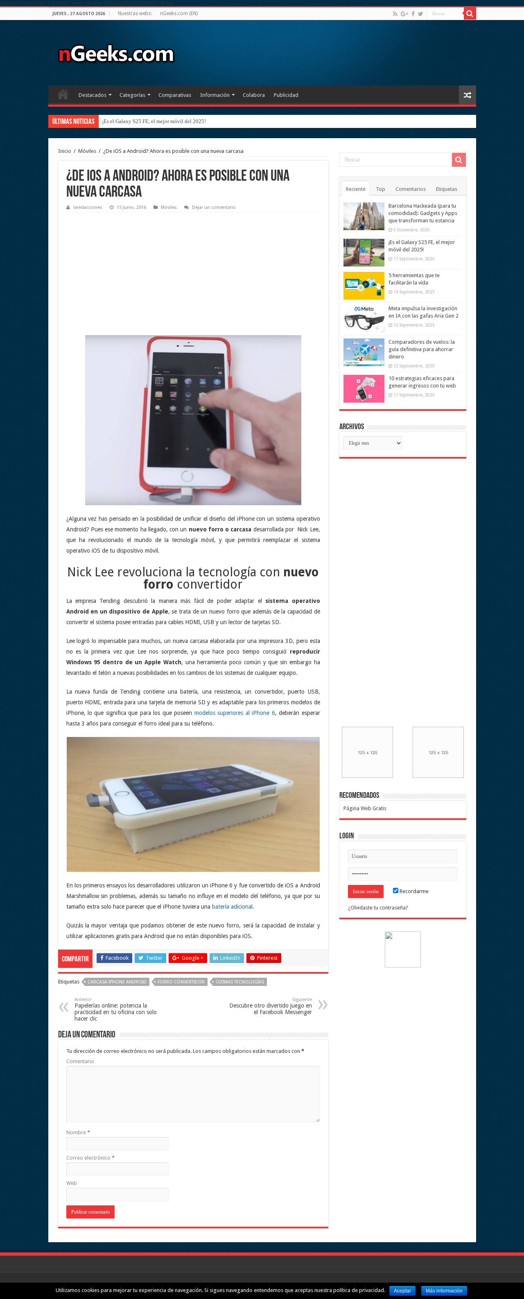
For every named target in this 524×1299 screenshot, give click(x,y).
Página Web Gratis (364, 808)
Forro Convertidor (181, 982)
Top (380, 189)
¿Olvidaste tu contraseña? (378, 908)
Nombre (78, 1132)
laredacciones (87, 207)
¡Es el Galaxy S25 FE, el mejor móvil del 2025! (154, 121)
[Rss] (395, 14)
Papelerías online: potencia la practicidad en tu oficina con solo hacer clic (116, 1009)
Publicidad (286, 95)
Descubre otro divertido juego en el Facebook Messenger (270, 1006)
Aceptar (402, 1291)
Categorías (132, 95)
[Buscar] (470, 13)
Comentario (80, 1061)
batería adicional (232, 906)
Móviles (87, 151)
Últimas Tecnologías (240, 982)
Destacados (92, 95)
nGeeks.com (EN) (179, 13)
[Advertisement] (127, 268)
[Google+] (404, 14)
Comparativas (174, 95)
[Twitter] (420, 14)
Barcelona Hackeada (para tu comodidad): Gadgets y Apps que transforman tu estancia (422, 213)
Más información (444, 1291)
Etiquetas (446, 189)
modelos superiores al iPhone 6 (234, 713)
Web (71, 1183)
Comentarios (410, 189)
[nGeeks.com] (115, 51)
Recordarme (413, 891)
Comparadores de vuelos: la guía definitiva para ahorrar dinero (421, 349)
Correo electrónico (90, 1158)
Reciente (356, 189)
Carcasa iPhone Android (117, 982)
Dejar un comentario (214, 207)
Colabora (254, 95)
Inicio (63, 94)
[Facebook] (413, 14)
